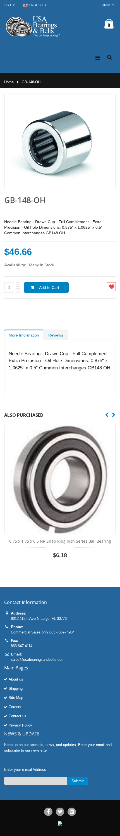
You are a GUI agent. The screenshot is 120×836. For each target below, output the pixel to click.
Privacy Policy (20, 725)
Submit (77, 781)
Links (106, 4)
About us (16, 679)
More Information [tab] (24, 335)
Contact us (17, 716)
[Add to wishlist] (111, 286)
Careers (15, 707)
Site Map (16, 698)
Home (9, 82)
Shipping (16, 688)
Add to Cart (49, 287)
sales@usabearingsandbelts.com (37, 659)
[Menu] (97, 58)
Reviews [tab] (55, 335)
